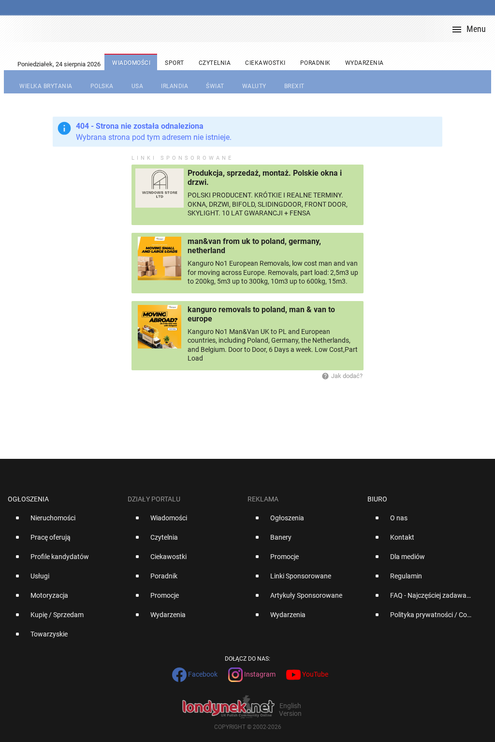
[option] (64, 521)
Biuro (377, 499)
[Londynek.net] (251, 28)
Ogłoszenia (28, 499)
